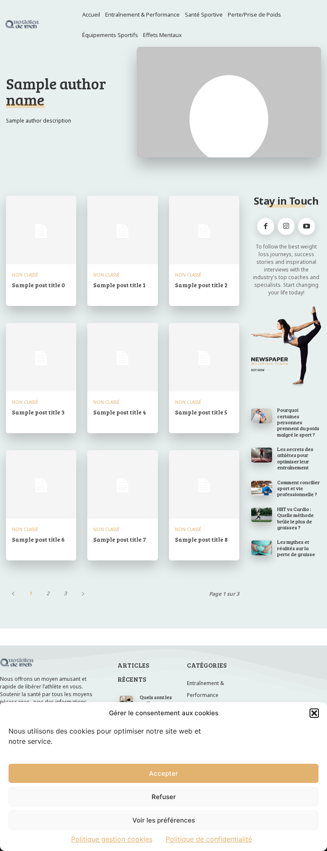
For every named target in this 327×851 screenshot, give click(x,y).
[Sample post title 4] (122, 358)
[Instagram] (286, 226)
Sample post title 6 (38, 539)
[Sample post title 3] (41, 358)
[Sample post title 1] (122, 231)
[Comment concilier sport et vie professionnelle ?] (261, 488)
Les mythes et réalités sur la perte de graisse (296, 547)
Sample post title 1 (119, 285)
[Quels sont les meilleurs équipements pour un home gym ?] (126, 700)
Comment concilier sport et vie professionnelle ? (298, 488)
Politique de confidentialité (209, 839)
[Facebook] (265, 226)
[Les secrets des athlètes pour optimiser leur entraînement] (261, 455)
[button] (314, 713)
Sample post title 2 (201, 285)
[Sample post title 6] (41, 485)
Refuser (164, 797)
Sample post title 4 (119, 412)
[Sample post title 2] (204, 231)
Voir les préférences (163, 820)
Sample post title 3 (38, 412)
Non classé (25, 275)
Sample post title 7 (119, 539)
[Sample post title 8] (204, 485)
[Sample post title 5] (204, 358)
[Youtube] (306, 226)
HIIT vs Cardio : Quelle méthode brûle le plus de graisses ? (295, 518)
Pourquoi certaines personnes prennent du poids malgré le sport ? (298, 422)
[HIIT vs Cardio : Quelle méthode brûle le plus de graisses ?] (261, 515)
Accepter (163, 773)
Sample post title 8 (201, 539)
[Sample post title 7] (122, 485)
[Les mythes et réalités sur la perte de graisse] (261, 547)
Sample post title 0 (38, 285)
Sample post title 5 (201, 412)
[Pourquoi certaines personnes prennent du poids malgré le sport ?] (261, 415)
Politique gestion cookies (111, 839)
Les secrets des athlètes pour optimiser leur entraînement (295, 458)
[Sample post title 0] (41, 231)
